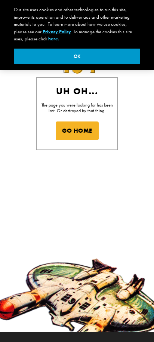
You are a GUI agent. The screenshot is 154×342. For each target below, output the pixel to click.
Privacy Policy (57, 31)
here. (53, 39)
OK (77, 56)
